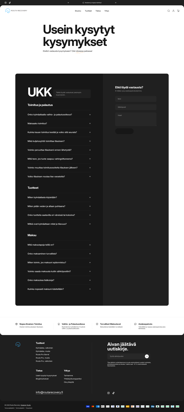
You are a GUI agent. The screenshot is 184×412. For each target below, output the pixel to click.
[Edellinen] (68, 2)
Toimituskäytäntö (20, 408)
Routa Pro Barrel (42, 354)
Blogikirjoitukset (42, 379)
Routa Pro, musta (43, 358)
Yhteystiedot (29, 408)
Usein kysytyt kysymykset (46, 376)
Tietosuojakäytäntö (9, 408)
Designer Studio (26, 405)
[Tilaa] (147, 356)
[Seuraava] (115, 2)
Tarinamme (68, 376)
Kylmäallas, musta (43, 351)
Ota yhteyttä (69, 382)
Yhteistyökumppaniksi (72, 379)
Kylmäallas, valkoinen (44, 348)
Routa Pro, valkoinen (44, 361)
